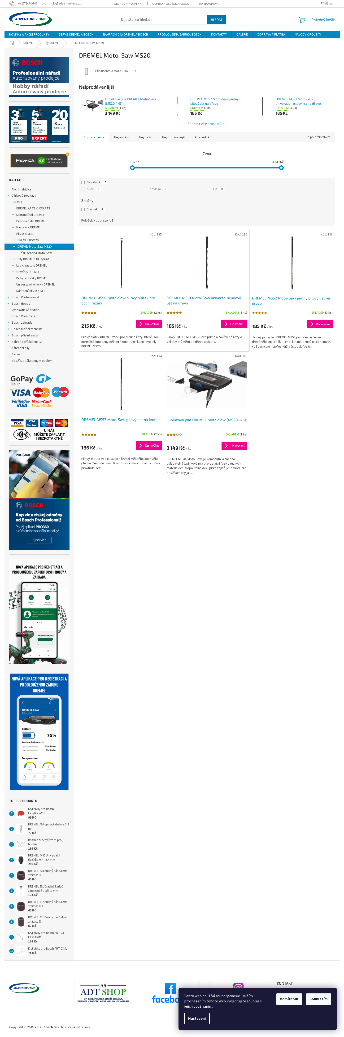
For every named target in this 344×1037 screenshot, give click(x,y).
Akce (93, 189)
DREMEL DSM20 (28, 240)
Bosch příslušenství (25, 335)
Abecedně (202, 137)
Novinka (158, 189)
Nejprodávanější (173, 137)
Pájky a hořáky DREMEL (32, 278)
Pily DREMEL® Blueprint (33, 259)
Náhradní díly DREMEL (31, 291)
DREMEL (17, 202)
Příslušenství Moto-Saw (35, 253)
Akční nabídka (21, 189)
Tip (218, 189)
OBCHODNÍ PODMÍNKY (128, 4)
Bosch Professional (25, 297)
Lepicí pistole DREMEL (31, 265)
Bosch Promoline (23, 316)
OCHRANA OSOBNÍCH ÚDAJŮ (170, 4)
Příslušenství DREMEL (31, 221)
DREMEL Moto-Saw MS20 (34, 246)
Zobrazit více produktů (204, 124)
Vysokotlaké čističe (25, 310)
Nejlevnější (122, 137)
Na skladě (97, 182)
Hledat (216, 20)
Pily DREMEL (24, 233)
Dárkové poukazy (24, 195)
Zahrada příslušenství (27, 342)
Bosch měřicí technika (27, 329)
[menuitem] (29, 34)
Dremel (95, 209)
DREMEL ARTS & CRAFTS (33, 208)
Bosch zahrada (22, 322)
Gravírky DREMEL (28, 272)
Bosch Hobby (21, 303)
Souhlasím (318, 999)
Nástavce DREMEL (28, 227)
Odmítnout (289, 999)
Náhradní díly (21, 348)
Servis (16, 354)
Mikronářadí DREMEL (30, 215)
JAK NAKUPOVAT (209, 4)
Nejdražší (145, 137)
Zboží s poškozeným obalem (32, 360)
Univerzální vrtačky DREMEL (35, 284)
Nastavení (197, 1018)
